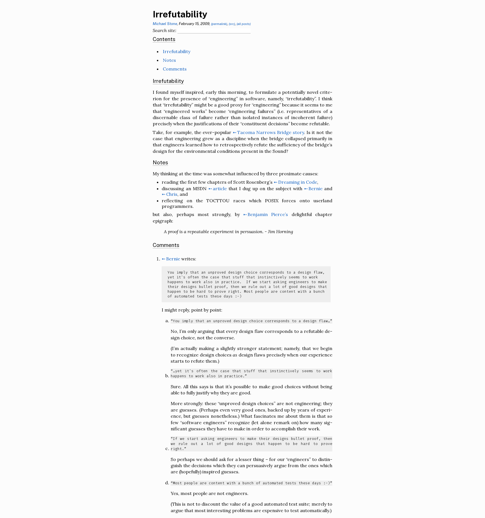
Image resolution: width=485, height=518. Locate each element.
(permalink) (219, 24)
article (220, 188)
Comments (175, 69)
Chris (171, 194)
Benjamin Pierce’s (268, 214)
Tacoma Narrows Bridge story (270, 132)
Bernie (315, 188)
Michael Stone (165, 23)
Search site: (164, 30)
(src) (232, 24)
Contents (164, 39)
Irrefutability (180, 14)
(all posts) (244, 24)
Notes (169, 60)
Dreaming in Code (297, 182)
